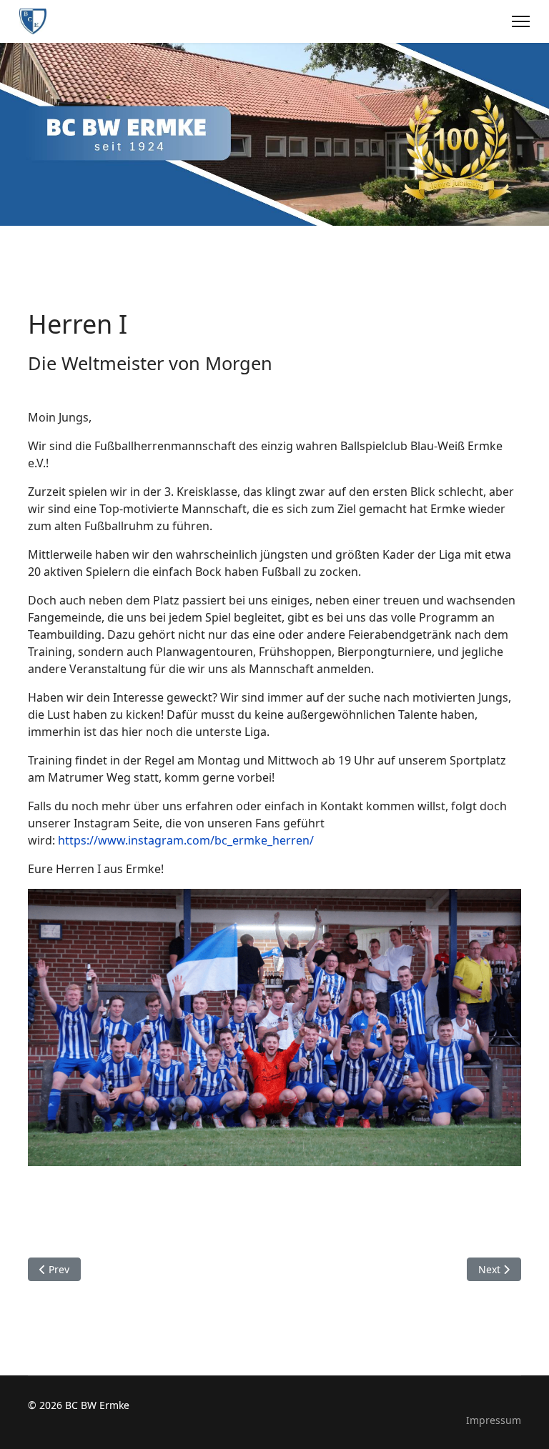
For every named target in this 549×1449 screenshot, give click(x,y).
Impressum (493, 1420)
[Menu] (521, 21)
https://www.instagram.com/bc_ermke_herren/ (186, 840)
